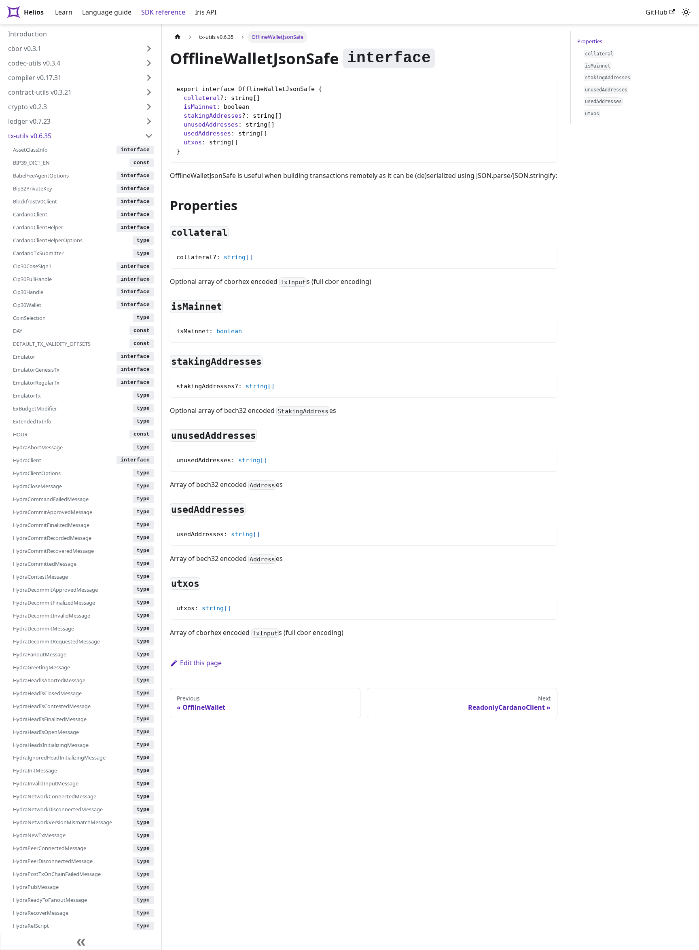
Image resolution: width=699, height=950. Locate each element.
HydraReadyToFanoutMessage (50, 899)
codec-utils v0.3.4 (34, 63)
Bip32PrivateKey (32, 188)
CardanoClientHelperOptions (48, 240)
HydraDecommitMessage (43, 628)
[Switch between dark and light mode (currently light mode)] (686, 12)
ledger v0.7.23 (29, 121)
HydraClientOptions (37, 473)
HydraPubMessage (36, 887)
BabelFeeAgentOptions (41, 175)
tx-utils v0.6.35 (29, 135)
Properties (589, 41)
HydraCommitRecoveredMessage (53, 550)
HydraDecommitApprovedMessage (55, 589)
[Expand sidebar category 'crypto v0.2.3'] (149, 106)
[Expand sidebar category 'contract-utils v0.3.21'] (149, 92)
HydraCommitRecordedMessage (52, 538)
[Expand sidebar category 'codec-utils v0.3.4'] (149, 63)
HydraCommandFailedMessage (51, 499)
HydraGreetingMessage (41, 667)
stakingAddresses (213, 115)
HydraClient (27, 460)
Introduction (27, 34)
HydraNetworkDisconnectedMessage (58, 809)
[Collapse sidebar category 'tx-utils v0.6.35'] (149, 135)
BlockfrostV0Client (35, 201)
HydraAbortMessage (38, 447)
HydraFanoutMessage (39, 654)
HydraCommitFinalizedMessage (51, 525)
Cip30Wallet (27, 305)
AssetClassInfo (30, 149)
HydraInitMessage (35, 770)
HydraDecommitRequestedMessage (56, 641)
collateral (202, 98)
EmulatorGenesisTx (36, 369)
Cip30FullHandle (32, 279)
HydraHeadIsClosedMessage (47, 692)
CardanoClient (30, 214)
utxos (193, 142)
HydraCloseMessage (37, 486)
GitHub (656, 12)
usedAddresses (207, 133)
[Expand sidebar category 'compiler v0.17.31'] (149, 77)
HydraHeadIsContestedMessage (52, 705)
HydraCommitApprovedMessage (52, 512)
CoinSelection (29, 318)
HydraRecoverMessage (40, 912)
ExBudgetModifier (35, 408)
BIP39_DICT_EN (31, 162)
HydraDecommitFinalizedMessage (54, 602)
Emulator (24, 356)
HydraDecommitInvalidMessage (51, 615)
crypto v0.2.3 (27, 106)
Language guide (106, 12)
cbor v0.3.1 (24, 48)
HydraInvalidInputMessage (45, 783)
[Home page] (177, 37)
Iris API (205, 12)
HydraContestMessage (40, 576)
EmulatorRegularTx (36, 382)
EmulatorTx (27, 395)
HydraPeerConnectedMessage (49, 848)
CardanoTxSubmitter (38, 253)
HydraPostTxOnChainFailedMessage (57, 874)
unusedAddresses (211, 124)
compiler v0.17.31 (34, 77)
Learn (63, 12)
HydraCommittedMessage (44, 563)
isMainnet (200, 106)
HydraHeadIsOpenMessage (46, 731)
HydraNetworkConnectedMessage (54, 796)
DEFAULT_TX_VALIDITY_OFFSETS (52, 343)
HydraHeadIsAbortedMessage (49, 679)
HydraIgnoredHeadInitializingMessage (59, 757)
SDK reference (163, 12)
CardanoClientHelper (38, 227)
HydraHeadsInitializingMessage (51, 744)
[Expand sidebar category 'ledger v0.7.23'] (149, 121)
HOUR (20, 434)
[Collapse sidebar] (81, 942)
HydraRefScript (31, 925)
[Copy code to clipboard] (547, 256)
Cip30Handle (28, 292)
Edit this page (201, 662)
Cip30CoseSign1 (32, 266)
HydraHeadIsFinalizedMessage (50, 718)
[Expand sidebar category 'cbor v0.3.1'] (149, 48)
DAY (17, 330)
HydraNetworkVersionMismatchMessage (62, 822)
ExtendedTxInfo (32, 421)
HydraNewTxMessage (39, 835)
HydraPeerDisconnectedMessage (53, 861)
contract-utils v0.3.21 (40, 92)
